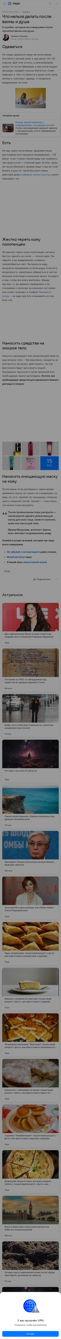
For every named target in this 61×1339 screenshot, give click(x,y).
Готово (30, 1334)
